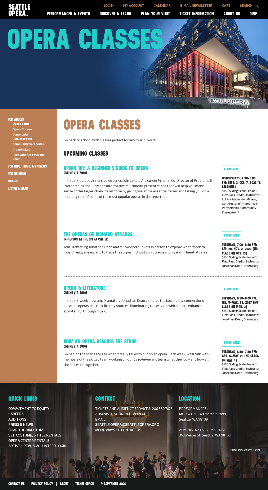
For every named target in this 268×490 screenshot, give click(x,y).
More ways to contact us (118, 430)
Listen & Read (18, 188)
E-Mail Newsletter (196, 5)
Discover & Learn (115, 14)
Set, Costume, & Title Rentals (34, 435)
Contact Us (16, 483)
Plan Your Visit (155, 14)
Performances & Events (68, 14)
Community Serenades (28, 144)
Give (253, 14)
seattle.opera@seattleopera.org (127, 424)
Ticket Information (196, 14)
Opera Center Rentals (28, 441)
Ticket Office (84, 483)
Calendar (162, 5)
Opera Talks (21, 124)
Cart (226, 5)
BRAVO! (13, 181)
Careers (16, 414)
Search (246, 5)
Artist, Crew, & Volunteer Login (37, 446)
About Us (231, 14)
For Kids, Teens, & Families (27, 166)
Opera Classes (22, 129)
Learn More (231, 169)
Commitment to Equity (28, 409)
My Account (133, 5)
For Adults (16, 119)
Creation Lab (21, 149)
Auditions (17, 419)
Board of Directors (26, 430)
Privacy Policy (42, 483)
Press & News (20, 424)
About (64, 483)
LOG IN (108, 5)
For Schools (17, 173)
